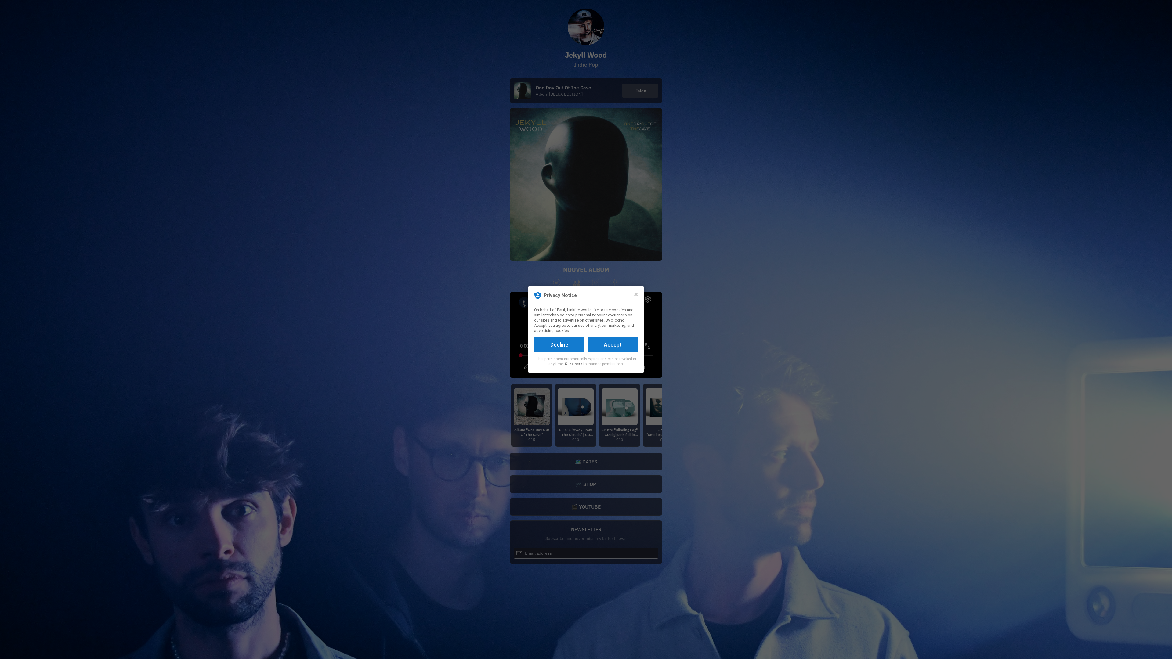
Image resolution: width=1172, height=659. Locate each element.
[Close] (636, 294)
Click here (573, 364)
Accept (613, 344)
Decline (559, 344)
